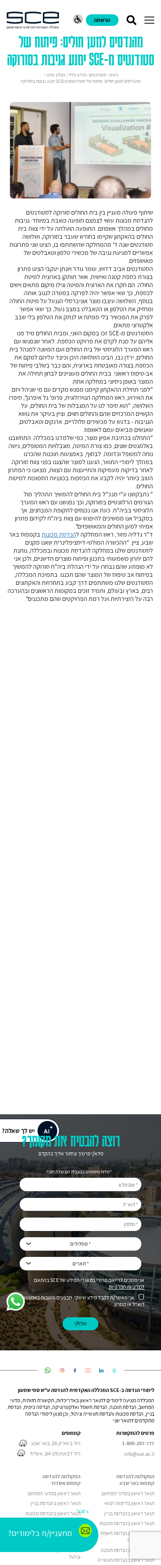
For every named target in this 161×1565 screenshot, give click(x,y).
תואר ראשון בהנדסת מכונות (126, 1523)
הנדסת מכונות (59, 534)
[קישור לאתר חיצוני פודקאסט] (114, 1370)
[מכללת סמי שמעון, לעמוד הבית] (33, 20)
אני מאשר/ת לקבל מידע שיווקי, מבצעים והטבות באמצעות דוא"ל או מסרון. (82, 1300)
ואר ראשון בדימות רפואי (127, 1503)
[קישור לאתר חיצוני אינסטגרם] (62, 1370)
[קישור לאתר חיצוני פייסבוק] (75, 1370)
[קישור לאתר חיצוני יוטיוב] (88, 1370)
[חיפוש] (131, 20)
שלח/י (80, 1323)
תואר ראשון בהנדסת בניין (129, 1513)
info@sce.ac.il (139, 1454)
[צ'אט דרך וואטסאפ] (15, 1302)
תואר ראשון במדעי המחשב (127, 1493)
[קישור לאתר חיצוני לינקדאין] (101, 1370)
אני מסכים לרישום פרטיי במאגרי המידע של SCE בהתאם (89, 1283)
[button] (149, 20)
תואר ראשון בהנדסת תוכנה (127, 1550)
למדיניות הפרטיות (126, 1286)
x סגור (82, 1511)
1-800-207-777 (138, 1443)
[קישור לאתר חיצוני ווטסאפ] (47, 1370)
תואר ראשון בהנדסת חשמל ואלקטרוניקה (127, 1536)
